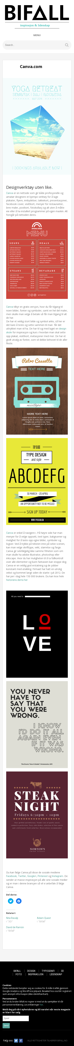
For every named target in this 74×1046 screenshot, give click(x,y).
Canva (9, 193)
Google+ (31, 876)
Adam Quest (44, 918)
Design (31, 971)
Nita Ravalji (12, 918)
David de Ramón (15, 927)
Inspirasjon (35, 974)
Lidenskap (56, 974)
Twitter (22, 876)
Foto (19, 974)
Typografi (48, 971)
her (41, 1005)
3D (62, 971)
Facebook (11, 876)
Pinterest (43, 876)
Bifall (17, 971)
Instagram (57, 876)
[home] (37, 16)
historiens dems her (17, 580)
